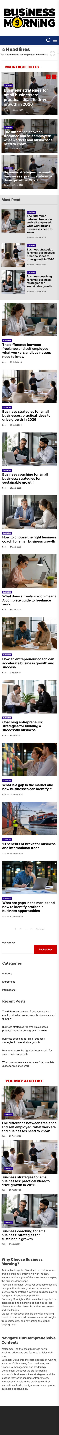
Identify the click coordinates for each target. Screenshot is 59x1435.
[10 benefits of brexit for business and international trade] (29, 818)
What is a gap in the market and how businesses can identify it (27, 787)
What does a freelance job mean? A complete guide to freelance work (29, 600)
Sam (6, 110)
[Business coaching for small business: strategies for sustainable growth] (13, 282)
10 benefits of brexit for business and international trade (29, 846)
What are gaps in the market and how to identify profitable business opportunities (28, 907)
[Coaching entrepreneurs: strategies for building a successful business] (29, 696)
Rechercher (8, 942)
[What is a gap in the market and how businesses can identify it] (29, 759)
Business (8, 85)
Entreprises (8, 981)
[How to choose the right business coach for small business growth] (29, 512)
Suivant (40, 929)
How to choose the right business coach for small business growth (29, 539)
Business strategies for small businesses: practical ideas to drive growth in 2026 (26, 97)
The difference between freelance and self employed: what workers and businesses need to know (28, 138)
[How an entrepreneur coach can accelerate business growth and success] (29, 633)
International (9, 989)
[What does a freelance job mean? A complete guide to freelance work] (29, 571)
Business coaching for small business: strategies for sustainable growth (39, 281)
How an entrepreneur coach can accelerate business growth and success (28, 663)
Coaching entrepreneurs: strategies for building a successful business (22, 726)
